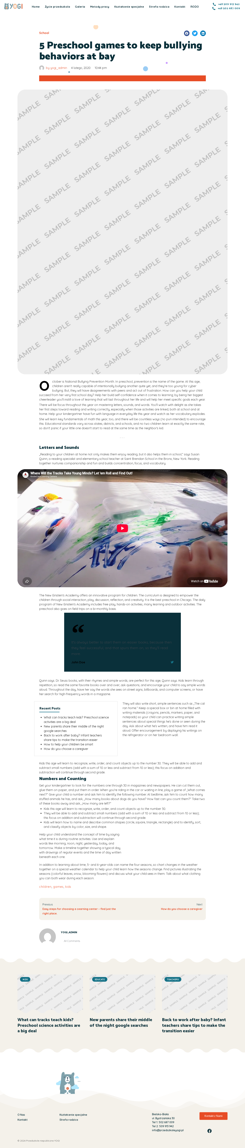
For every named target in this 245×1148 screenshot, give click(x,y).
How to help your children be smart (68, 744)
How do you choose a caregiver (66, 749)
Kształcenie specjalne (129, 6)
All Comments (72, 941)
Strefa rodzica (159, 6)
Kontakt (180, 6)
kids (68, 887)
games (58, 887)
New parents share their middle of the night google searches (121, 1022)
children (45, 887)
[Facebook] (209, 1131)
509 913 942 (166, 1126)
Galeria (80, 6)
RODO (194, 6)
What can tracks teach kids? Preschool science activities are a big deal (49, 1025)
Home (36, 6)
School (44, 33)
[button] (187, 33)
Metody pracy (99, 6)
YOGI (57, 1140)
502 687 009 (166, 1122)
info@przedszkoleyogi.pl (168, 1130)
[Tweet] (172, 662)
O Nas (21, 1114)
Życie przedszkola (57, 6)
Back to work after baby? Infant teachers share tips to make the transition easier (194, 1025)
